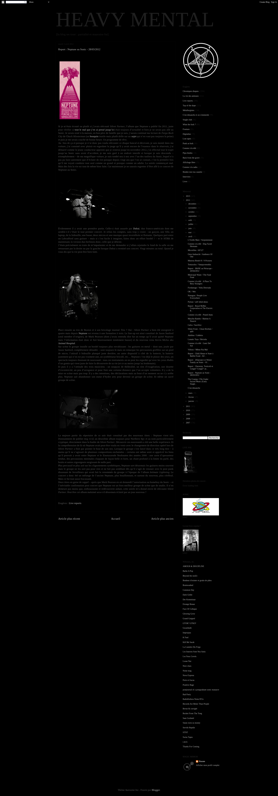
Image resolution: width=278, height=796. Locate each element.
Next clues (187, 666)
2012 (188, 200)
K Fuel (185, 637)
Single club (187, 120)
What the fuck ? (189, 124)
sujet (133, 136)
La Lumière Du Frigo (192, 647)
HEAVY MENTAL (135, 19)
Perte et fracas (188, 680)
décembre (192, 204)
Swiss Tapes (188, 737)
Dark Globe (187, 595)
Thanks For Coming (191, 746)
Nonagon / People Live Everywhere (197, 296)
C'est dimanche (194, 388)
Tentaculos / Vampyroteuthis (199, 265)
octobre (191, 212)
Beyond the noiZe (190, 576)
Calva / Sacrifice (194, 325)
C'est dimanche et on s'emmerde (196, 115)
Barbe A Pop (188, 571)
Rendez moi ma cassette (192, 172)
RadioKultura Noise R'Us (193, 699)
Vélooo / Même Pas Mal (198, 350)
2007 (188, 423)
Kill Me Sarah (188, 642)
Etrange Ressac (189, 604)
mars (190, 393)
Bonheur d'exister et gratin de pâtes (197, 580)
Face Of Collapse (190, 609)
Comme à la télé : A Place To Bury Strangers (200, 282)
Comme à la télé (189, 148)
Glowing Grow (189, 614)
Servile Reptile (189, 728)
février (191, 397)
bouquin (94, 136)
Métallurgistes (188, 110)
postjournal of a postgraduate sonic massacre (201, 690)
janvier (191, 401)
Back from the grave (191, 158)
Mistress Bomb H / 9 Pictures (200, 261)
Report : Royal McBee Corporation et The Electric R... (200, 308)
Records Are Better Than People (196, 704)
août (190, 220)
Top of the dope (189, 105)
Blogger (156, 790)
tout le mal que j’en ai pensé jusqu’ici (95, 129)
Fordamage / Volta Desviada (199, 288)
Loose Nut (187, 661)
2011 (188, 406)
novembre (192, 208)
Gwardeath (187, 628)
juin (190, 228)
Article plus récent (69, 518)
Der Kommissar (189, 599)
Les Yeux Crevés (189, 656)
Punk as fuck (188, 143)
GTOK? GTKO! (189, 623)
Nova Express (188, 675)
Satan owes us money (191, 723)
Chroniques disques (191, 91)
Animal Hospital (66, 343)
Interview (187, 177)
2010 (188, 410)
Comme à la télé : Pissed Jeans (200, 315)
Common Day (188, 590)
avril (190, 236)
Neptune (83, 333)
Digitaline (187, 134)
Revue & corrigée (190, 709)
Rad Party (187, 694)
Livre (185, 181)
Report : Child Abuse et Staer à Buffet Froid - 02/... (200, 354)
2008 (188, 419)
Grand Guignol (189, 618)
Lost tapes (187, 139)
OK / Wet (192, 292)
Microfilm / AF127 (195, 250)
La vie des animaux (191, 96)
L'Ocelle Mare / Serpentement (200, 240)
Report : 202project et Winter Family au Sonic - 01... (200, 361)
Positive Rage (188, 685)
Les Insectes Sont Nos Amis (194, 652)
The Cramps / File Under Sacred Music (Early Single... (198, 381)
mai (190, 232)
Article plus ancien (162, 518)
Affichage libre (189, 162)
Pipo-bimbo (187, 153)
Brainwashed (188, 585)
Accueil (115, 518)
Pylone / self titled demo (198, 302)
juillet (191, 224)
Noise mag (187, 671)
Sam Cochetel (188, 718)
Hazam (202, 761)
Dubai (136, 228)
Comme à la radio (190, 167)
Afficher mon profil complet (207, 765)
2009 (188, 414)
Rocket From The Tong (192, 713)
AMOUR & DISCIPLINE (193, 566)
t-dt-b (185, 742)
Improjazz (187, 633)
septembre (192, 216)
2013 (188, 196)
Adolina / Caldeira (195, 335)
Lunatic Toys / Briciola (197, 339)
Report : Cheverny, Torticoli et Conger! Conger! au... (200, 367)
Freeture (186, 129)
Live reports (75, 503)
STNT (185, 732)
